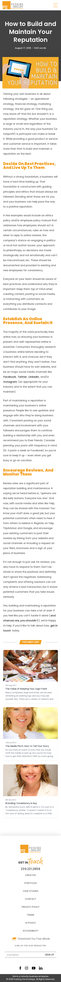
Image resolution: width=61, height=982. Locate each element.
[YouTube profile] (33, 968)
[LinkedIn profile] (40, 968)
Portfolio (30, 883)
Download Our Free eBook (34, 939)
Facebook (9, 377)
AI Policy (30, 923)
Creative (30, 875)
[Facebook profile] (20, 968)
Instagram (10, 382)
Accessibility (30, 931)
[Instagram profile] (26, 968)
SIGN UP (49, 954)
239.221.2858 (30, 869)
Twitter (22, 377)
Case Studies (30, 891)
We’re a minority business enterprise (30, 976)
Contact (30, 899)
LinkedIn (34, 377)
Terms (30, 915)
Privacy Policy (30, 907)
